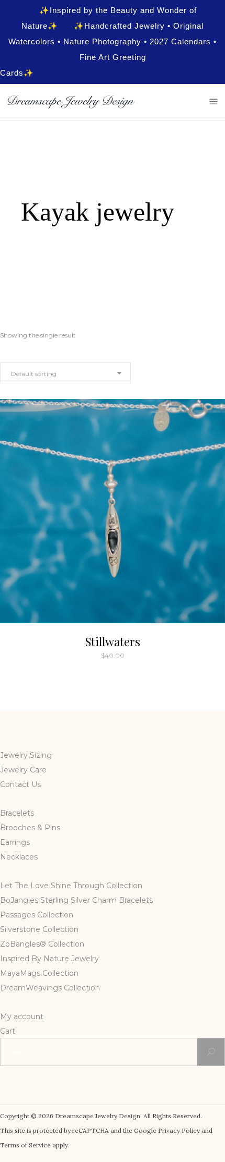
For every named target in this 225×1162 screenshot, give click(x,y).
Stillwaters (112, 641)
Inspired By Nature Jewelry (49, 958)
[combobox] (65, 372)
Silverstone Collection (39, 929)
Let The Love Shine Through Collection (71, 885)
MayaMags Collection (39, 973)
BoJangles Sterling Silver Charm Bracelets (76, 900)
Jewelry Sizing (26, 755)
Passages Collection (36, 914)
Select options (89, 655)
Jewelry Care (23, 769)
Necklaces (19, 857)
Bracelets (17, 813)
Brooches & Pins (30, 827)
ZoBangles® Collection (42, 944)
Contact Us (20, 784)
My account (21, 1016)
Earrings (15, 842)
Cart (7, 1031)
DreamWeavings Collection (50, 987)
